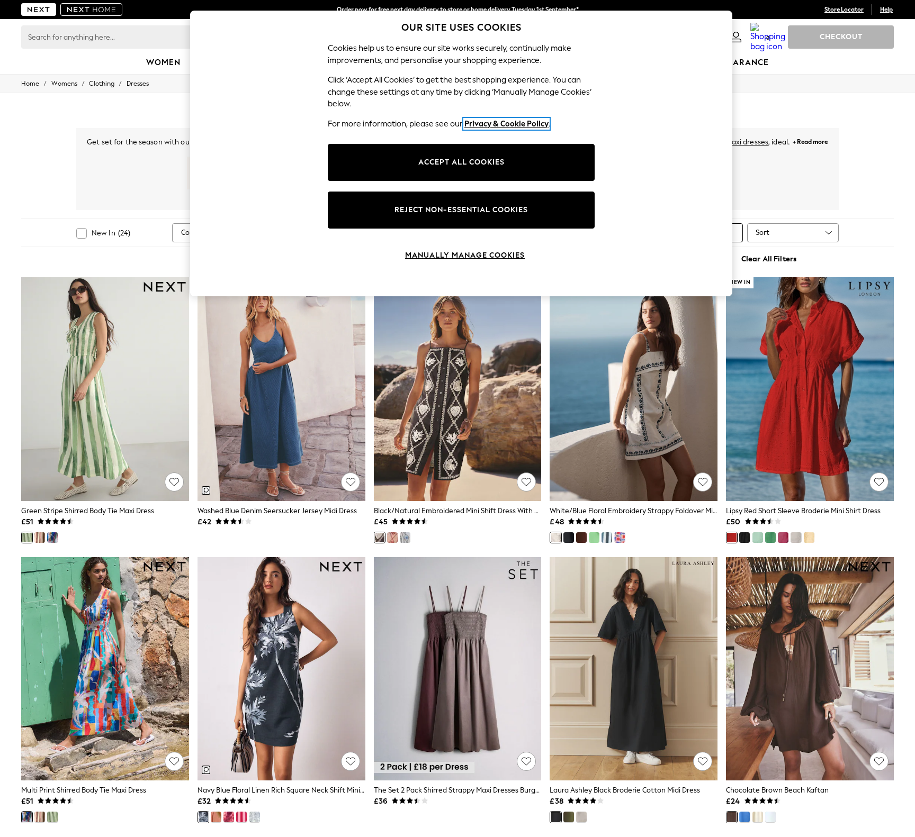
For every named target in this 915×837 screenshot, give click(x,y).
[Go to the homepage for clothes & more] (38, 9)
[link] (736, 37)
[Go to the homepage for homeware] (91, 9)
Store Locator (844, 9)
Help (886, 9)
